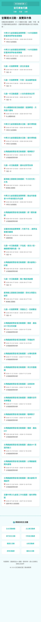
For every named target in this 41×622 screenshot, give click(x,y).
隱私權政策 (28, 567)
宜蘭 (14, 12)
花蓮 (20, 12)
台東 (26, 12)
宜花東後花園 (20, 8)
